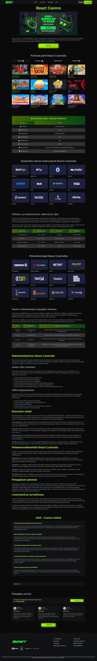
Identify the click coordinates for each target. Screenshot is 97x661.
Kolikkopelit (75, 60)
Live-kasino (38, 60)
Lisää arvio (77, 600)
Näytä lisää (48, 624)
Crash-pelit (56, 60)
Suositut (20, 60)
